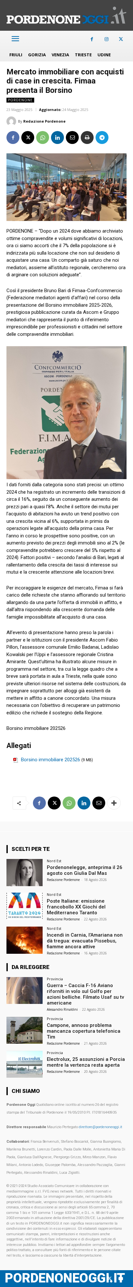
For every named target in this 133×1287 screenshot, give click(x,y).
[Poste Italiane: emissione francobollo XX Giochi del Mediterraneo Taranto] (24, 906)
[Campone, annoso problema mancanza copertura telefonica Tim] (24, 1030)
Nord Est (54, 861)
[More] (114, 803)
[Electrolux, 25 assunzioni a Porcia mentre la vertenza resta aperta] (24, 1064)
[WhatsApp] (42, 137)
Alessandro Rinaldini (62, 1009)
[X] (121, 39)
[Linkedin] (57, 137)
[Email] (72, 137)
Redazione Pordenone (44, 121)
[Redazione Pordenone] (12, 121)
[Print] (87, 137)
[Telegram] (102, 137)
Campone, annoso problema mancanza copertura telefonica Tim (83, 1031)
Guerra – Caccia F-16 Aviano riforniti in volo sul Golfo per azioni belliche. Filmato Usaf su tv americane (85, 994)
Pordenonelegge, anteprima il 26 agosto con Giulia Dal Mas (84, 870)
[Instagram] (106, 39)
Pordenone (20, 100)
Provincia (55, 979)
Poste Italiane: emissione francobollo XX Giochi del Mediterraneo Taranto (76, 907)
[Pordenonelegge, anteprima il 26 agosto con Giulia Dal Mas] (24, 872)
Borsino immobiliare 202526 (50, 760)
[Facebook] (91, 39)
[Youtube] (121, 1278)
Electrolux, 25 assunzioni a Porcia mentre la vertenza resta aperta (86, 1062)
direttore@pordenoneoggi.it (100, 1127)
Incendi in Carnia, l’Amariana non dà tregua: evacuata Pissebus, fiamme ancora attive (85, 941)
